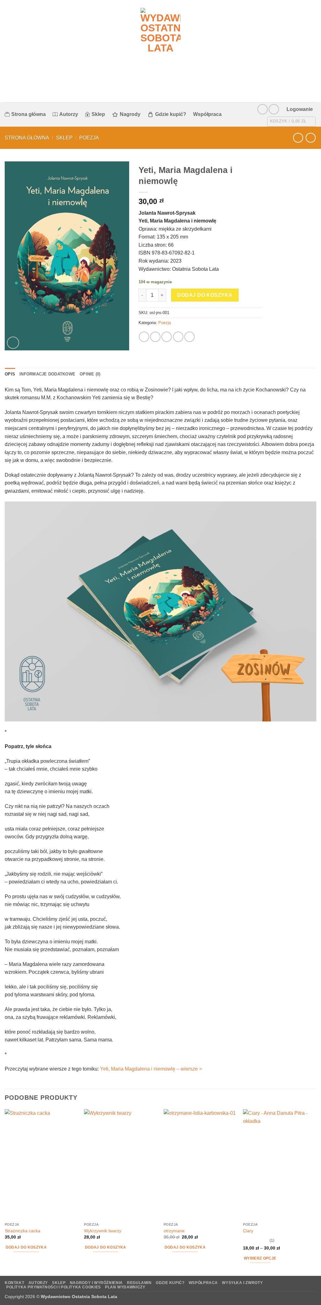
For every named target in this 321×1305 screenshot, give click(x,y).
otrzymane (174, 1230)
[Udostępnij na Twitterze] (155, 337)
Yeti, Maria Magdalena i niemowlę (151, 1069)
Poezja (89, 137)
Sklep (98, 114)
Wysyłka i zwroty (242, 1283)
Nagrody (130, 114)
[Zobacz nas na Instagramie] (274, 109)
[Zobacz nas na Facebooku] (262, 109)
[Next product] (298, 138)
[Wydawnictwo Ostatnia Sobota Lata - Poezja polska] (160, 51)
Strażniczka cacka (22, 1230)
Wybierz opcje (260, 1258)
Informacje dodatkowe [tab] (47, 374)
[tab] (105, 374)
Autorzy (68, 114)
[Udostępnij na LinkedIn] (189, 337)
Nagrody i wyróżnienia (96, 1283)
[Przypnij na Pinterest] (178, 337)
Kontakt (14, 1283)
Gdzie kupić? (170, 114)
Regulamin (139, 1283)
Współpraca (207, 114)
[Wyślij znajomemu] (166, 337)
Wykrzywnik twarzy (102, 1230)
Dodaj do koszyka (204, 295)
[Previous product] (310, 138)
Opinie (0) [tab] (90, 374)
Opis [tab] (10, 374)
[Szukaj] (231, 114)
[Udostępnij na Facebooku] (144, 337)
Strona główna (28, 114)
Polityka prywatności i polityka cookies (53, 1287)
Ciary (248, 1230)
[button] (300, 109)
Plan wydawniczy (125, 1287)
